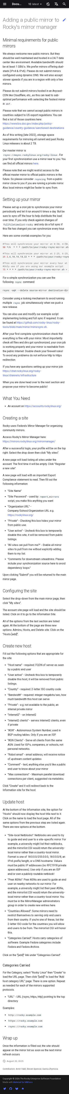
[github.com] (10, 1088)
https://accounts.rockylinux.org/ (43, 406)
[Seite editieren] (64, 20)
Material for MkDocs (23, 1082)
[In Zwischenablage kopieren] (66, 244)
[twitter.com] (4, 1088)
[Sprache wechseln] (56, 4)
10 (33, 4)
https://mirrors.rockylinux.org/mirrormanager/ (29, 441)
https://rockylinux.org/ (20, 515)
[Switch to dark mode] (48, 4)
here (35, 163)
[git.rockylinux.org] (16, 1088)
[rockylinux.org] (22, 1088)
